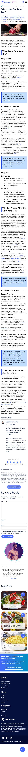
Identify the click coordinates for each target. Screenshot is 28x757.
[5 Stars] (20, 462)
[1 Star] (7, 462)
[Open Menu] (26, 2)
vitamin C (14, 245)
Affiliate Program (5, 700)
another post (6, 251)
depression (22, 323)
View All (3, 588)
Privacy (3, 702)
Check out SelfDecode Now (14, 667)
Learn (2, 714)
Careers (3, 711)
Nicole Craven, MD (17, 17)
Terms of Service (5, 681)
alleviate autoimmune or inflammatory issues (11, 78)
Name (3, 520)
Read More (14, 578)
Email (3, 526)
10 (22, 239)
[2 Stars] (11, 462)
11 (24, 239)
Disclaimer (4, 688)
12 (16, 261)
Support (3, 696)
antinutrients (22, 255)
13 (18, 261)
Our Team (3, 698)
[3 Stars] (14, 462)
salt (18, 70)
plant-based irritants (6, 260)
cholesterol (4, 329)
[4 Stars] (17, 462)
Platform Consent (5, 683)
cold (4, 114)
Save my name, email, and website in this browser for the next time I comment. (13, 532)
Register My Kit (5, 709)
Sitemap (3, 716)
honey (3, 152)
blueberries (20, 140)
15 (10, 402)
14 (19, 261)
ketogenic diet (5, 338)
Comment (4, 501)
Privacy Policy (5, 686)
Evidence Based (14, 6)
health (14, 1)
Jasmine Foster (12, 422)
